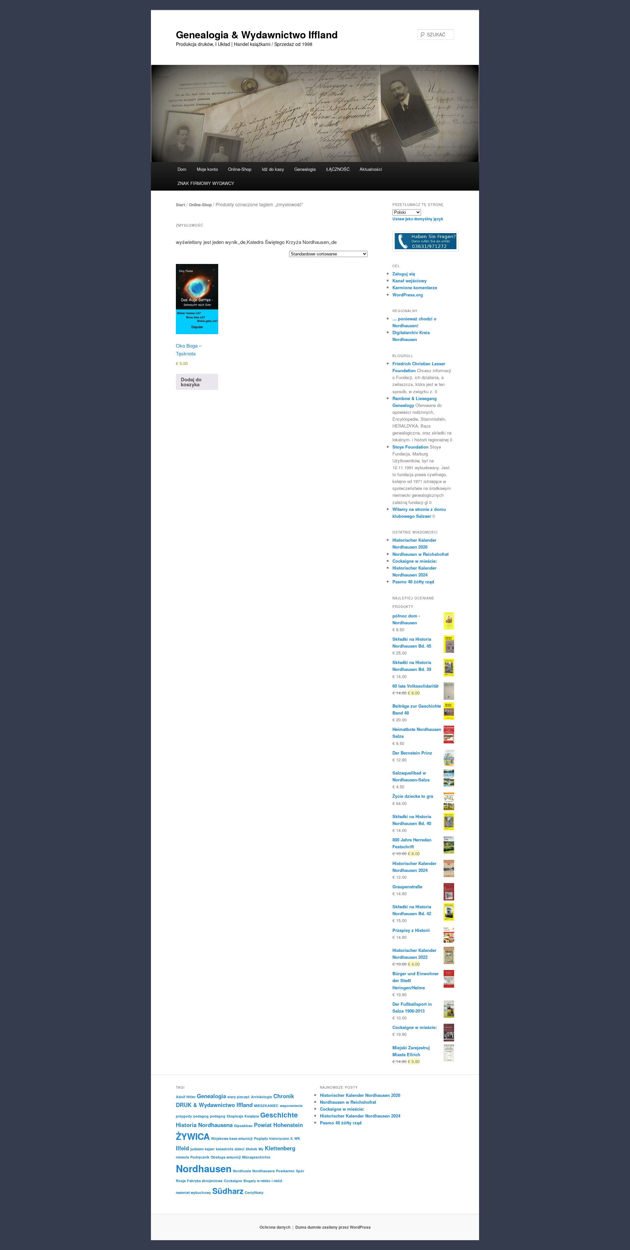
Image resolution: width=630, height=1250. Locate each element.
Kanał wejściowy (409, 280)
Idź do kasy (273, 169)
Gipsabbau (243, 1125)
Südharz (227, 1190)
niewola (182, 1157)
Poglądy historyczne (271, 1138)
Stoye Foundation (410, 447)
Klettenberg (280, 1148)
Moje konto (207, 169)
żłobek (251, 1148)
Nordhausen (204, 1168)
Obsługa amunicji (226, 1157)
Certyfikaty (254, 1192)
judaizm (196, 1148)
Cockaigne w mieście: (414, 561)
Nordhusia (242, 1170)
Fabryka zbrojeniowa (204, 1180)
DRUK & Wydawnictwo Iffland (214, 1105)
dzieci (239, 1148)
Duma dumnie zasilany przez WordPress (333, 1227)
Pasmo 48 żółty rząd (413, 581)
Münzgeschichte (256, 1157)
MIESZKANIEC (266, 1105)
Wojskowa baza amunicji (232, 1138)
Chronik (283, 1096)
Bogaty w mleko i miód (262, 1180)
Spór (300, 1170)
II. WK (295, 1138)
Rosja (181, 1180)
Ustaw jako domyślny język (417, 219)
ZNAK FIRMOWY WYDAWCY (206, 183)
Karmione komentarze (414, 287)
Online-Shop (200, 205)
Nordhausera (263, 1170)
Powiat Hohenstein (278, 1125)
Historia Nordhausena (204, 1125)
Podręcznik (199, 1157)
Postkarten (285, 1170)
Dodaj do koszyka (191, 382)
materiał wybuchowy (193, 1192)
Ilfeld (182, 1148)
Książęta (251, 1116)
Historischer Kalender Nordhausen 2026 (360, 1095)
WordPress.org (407, 295)
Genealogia (211, 1096)
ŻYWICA (193, 1136)
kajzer (210, 1148)
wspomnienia (291, 1105)
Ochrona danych (275, 1227)
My (261, 1148)
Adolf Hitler (186, 1096)
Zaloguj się (403, 274)
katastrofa (224, 1148)
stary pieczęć (238, 1096)
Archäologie (261, 1096)
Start (180, 205)
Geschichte (279, 1114)
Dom (182, 169)
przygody (184, 1116)
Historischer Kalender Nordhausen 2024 (360, 1116)
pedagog (201, 1116)
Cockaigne (233, 1180)
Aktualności (371, 169)
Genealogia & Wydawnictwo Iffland (257, 34)
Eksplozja (235, 1116)
